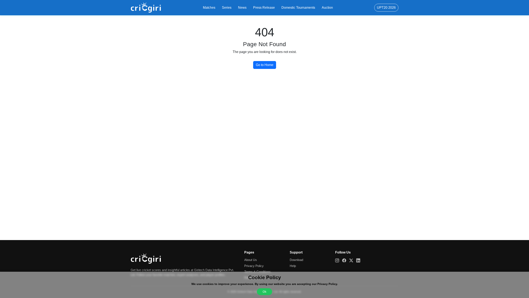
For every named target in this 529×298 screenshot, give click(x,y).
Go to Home (264, 65)
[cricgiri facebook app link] (345, 261)
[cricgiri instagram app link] (338, 261)
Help (293, 266)
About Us (250, 260)
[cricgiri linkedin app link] (359, 261)
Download (296, 260)
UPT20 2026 (386, 7)
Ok (264, 291)
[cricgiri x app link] (352, 261)
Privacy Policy (254, 266)
